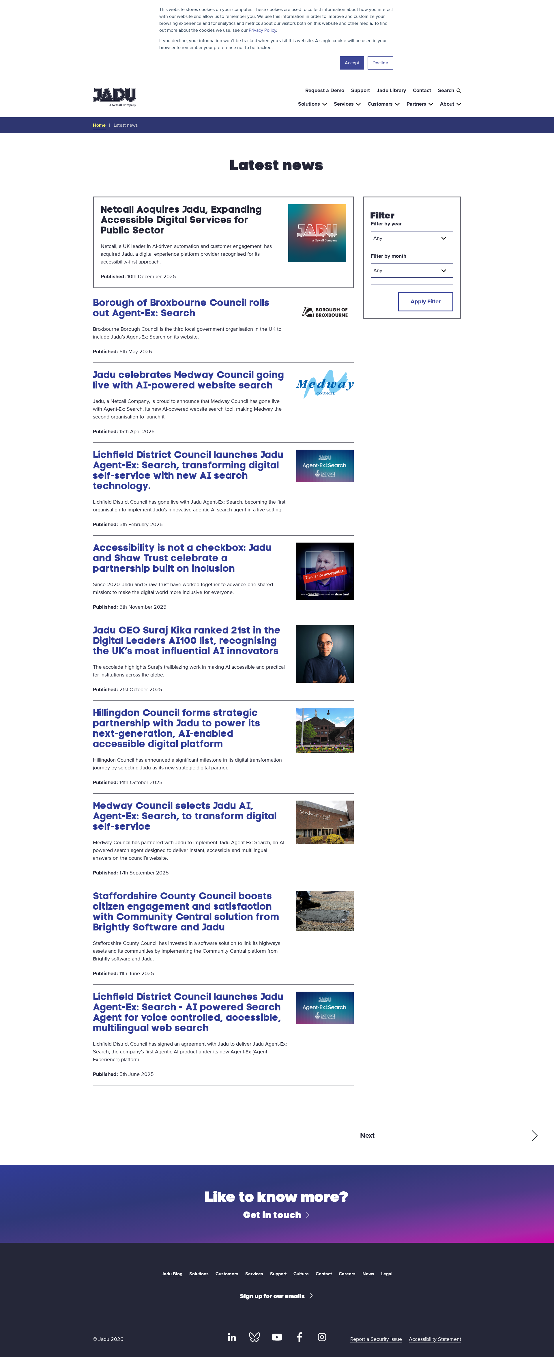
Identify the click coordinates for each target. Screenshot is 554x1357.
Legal (386, 1274)
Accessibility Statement (435, 1339)
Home (99, 125)
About (447, 104)
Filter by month (388, 256)
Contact (422, 90)
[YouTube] (277, 1337)
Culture (301, 1274)
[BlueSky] (254, 1337)
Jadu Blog (172, 1274)
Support (360, 90)
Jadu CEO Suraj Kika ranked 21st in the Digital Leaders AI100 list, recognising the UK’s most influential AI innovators (187, 640)
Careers (347, 1274)
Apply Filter (426, 301)
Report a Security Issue (376, 1339)
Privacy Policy (262, 30)
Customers (380, 104)
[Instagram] (322, 1337)
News (368, 1274)
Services (344, 104)
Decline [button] (380, 63)
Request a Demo (324, 90)
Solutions (309, 104)
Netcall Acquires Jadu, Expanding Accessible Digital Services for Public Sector (181, 219)
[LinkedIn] (232, 1337)
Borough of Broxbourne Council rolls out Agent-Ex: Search (181, 307)
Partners (416, 104)
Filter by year (386, 223)
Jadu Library (391, 90)
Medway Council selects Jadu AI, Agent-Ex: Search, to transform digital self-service (185, 815)
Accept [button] (352, 63)
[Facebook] (299, 1337)
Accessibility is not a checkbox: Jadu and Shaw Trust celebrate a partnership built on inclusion (182, 557)
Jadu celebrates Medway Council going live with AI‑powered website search (188, 380)
